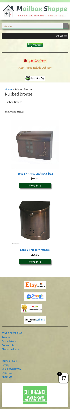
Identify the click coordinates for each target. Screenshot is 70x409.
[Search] (65, 26)
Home (8, 89)
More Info (35, 185)
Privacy (5, 364)
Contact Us (8, 345)
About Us (7, 376)
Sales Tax (7, 372)
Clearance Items (10, 349)
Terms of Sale (9, 360)
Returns (6, 337)
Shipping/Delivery (11, 368)
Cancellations (9, 341)
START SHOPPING (12, 333)
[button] (59, 36)
